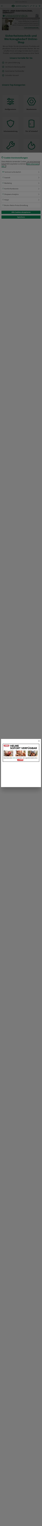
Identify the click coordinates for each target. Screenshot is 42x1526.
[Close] (39, 740)
